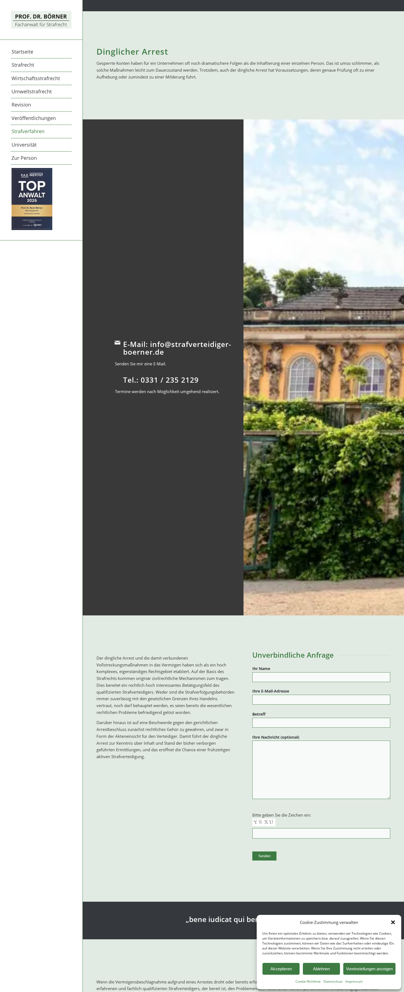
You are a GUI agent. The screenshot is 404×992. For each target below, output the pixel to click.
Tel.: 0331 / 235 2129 (161, 380)
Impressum (354, 981)
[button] (393, 922)
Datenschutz (333, 981)
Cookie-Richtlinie (308, 981)
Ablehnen (321, 968)
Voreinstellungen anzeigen (369, 968)
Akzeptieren (281, 968)
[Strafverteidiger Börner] (41, 20)
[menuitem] (41, 51)
